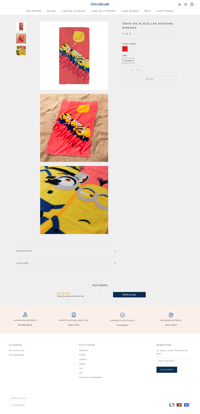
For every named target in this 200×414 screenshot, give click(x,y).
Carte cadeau (165, 11)
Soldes (51, 11)
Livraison (22, 263)
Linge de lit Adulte (73, 11)
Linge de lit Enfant (103, 11)
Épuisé (150, 79)
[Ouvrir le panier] (192, 4)
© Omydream (18, 405)
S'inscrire (166, 370)
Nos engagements (16, 355)
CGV (81, 373)
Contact (82, 355)
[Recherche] (185, 4)
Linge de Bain (130, 11)
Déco (147, 11)
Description (24, 251)
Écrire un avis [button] (129, 294)
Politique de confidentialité (90, 377)
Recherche (83, 350)
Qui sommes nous (16, 350)
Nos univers (33, 11)
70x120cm (128, 60)
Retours (82, 364)
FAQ (81, 368)
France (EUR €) (18, 398)
